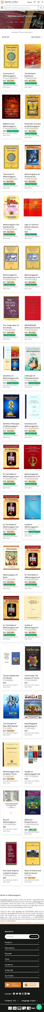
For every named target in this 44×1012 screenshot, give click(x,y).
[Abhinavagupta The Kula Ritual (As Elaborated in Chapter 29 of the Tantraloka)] (11, 219)
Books (16, 22)
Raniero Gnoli (32, 78)
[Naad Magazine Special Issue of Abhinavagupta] (33, 718)
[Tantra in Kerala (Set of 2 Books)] (11, 670)
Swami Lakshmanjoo (29, 230)
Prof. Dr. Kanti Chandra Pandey (31, 179)
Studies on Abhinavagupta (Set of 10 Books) (33, 774)
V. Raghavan (31, 529)
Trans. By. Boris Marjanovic (9, 280)
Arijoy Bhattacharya (30, 876)
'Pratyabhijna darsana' (6, 900)
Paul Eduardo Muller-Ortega (9, 330)
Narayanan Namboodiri (8, 681)
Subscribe (34, 936)
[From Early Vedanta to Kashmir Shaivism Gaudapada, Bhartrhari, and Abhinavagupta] (11, 865)
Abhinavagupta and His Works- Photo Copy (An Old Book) (11, 774)
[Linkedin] (25, 994)
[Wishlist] (34, 2)
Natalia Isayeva (10, 875)
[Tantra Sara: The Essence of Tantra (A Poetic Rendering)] (33, 670)
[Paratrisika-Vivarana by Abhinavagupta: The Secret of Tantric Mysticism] (33, 118)
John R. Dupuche (11, 229)
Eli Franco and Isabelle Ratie (9, 825)
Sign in (29, 2)
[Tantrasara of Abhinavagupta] (11, 68)
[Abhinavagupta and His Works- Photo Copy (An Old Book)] (11, 766)
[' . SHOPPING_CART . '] (38, 2)
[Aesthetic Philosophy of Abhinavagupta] (11, 418)
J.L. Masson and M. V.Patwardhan (32, 429)
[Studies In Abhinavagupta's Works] (33, 519)
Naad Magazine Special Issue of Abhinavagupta (31, 726)
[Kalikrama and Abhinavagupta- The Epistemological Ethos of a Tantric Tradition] (11, 118)
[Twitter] (17, 994)
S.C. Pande (8, 728)
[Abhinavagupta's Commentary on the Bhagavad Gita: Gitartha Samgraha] (11, 269)
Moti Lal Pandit (32, 380)
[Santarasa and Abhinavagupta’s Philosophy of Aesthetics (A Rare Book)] (33, 418)
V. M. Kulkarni (31, 629)
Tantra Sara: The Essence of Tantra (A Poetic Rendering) (32, 678)
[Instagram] (23, 994)
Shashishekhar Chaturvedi (31, 330)
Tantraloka (18, 911)
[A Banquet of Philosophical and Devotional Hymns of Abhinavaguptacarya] (33, 370)
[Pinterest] (20, 994)
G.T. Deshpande (10, 579)
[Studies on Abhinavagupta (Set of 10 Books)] (33, 766)
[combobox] (21, 8)
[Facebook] (14, 994)
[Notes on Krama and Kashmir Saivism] (33, 865)
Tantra (21, 22)
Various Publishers (9, 381)
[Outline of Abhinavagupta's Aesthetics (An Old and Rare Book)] (33, 619)
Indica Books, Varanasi (31, 280)
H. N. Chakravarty (11, 78)
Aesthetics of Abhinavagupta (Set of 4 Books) (11, 378)
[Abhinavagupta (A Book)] (11, 569)
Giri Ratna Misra (11, 478)
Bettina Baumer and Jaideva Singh (31, 129)
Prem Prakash (32, 680)
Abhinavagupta (37, 901)
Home (11, 22)
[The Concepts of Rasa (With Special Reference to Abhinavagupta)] (11, 718)
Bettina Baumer (32, 478)
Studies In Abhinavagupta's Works (31, 527)
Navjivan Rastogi (11, 128)
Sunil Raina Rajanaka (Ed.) (30, 729)
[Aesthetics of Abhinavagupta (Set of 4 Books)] (11, 370)
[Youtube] (28, 994)
